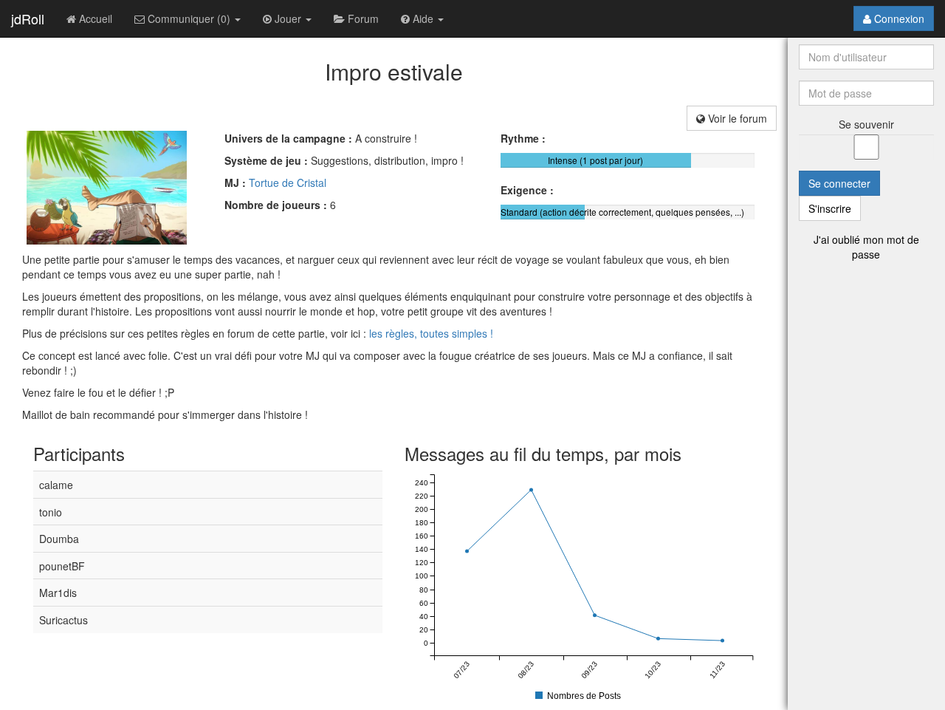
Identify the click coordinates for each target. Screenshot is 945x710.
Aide (423, 18)
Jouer (288, 18)
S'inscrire (829, 208)
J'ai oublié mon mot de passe (866, 247)
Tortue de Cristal (287, 182)
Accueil (94, 18)
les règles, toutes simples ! (431, 333)
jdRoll (27, 18)
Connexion (897, 18)
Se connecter (839, 183)
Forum (362, 18)
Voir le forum (736, 118)
